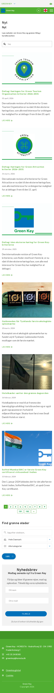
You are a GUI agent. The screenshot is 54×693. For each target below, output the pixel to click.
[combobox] (29, 539)
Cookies (9, 675)
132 (27, 511)
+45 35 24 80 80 (13, 654)
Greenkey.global (13, 670)
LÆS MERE (6, 120)
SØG (8, 556)
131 (20, 511)
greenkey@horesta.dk (16, 658)
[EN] (45, 10)
